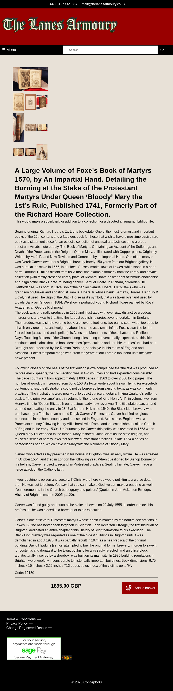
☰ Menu (9, 50)
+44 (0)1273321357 (62, 4)
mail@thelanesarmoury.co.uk (103, 4)
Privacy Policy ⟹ (19, 623)
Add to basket (145, 588)
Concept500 (92, 682)
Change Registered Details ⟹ (29, 628)
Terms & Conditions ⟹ (23, 619)
